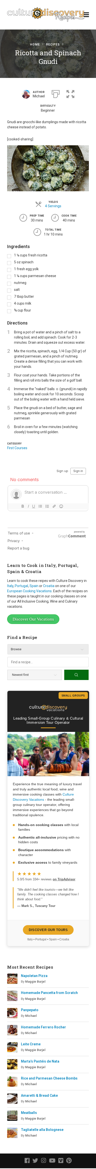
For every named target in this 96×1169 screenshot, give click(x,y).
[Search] (76, 675)
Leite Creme (31, 1044)
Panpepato (29, 1010)
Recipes (53, 44)
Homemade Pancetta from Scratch (49, 993)
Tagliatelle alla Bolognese (42, 1130)
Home (35, 44)
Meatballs (29, 1113)
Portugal (21, 586)
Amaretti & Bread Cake (39, 1095)
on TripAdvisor (64, 879)
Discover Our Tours (48, 930)
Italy (10, 586)
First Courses (17, 448)
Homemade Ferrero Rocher (43, 1027)
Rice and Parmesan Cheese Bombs (49, 1078)
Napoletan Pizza (34, 976)
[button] (70, 93)
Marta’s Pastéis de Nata (40, 1061)
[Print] (56, 93)
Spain (34, 586)
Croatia (48, 586)
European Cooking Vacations (29, 591)
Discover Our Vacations (33, 619)
